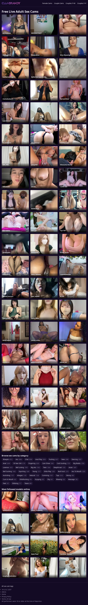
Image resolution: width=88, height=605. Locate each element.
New (64, 459)
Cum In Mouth (9, 479)
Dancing (76, 459)
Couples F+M (70, 3)
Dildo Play (49, 471)
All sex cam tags (7, 586)
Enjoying (39, 479)
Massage (73, 479)
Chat (28, 459)
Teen (46, 467)
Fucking (53, 459)
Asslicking (8, 475)
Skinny (70, 475)
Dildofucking (26, 479)
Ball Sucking (9, 471)
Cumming (47, 475)
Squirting (24, 471)
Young (37, 471)
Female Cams (47, 3)
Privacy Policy (6, 597)
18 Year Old (19, 463)
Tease (28, 483)
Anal (6, 463)
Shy (50, 479)
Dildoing (16, 483)
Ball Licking (22, 467)
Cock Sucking (63, 463)
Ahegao (21, 475)
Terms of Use (6, 599)
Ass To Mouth (78, 471)
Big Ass (35, 467)
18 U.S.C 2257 (6, 590)
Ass (19, 459)
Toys (59, 475)
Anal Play (40, 459)
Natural (34, 475)
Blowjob (7, 459)
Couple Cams (59, 3)
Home (4, 594)
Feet (6, 483)
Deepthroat (59, 467)
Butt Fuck (63, 471)
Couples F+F (81, 3)
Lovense (7, 467)
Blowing (60, 479)
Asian (72, 467)
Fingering (33, 463)
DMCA (4, 592)
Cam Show (48, 463)
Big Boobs (78, 463)
